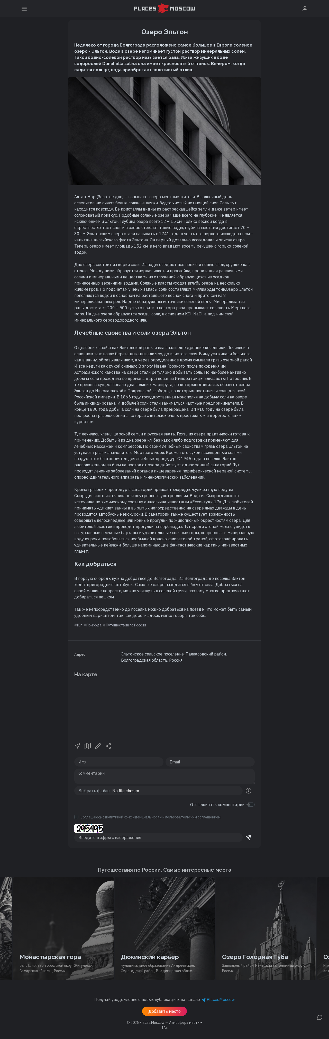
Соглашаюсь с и (150, 817)
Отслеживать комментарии (217, 804)
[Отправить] (248, 837)
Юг (79, 625)
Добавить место (164, 1011)
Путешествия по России (126, 625)
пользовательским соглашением (193, 817)
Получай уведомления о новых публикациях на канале (164, 999)
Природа (94, 625)
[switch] (250, 805)
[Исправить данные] (98, 745)
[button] (77, 745)
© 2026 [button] (164, 1022)
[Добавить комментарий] (320, 1016)
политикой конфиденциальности (133, 817)
